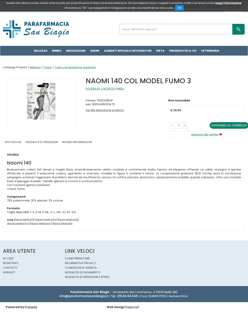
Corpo (47, 67)
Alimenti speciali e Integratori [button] (128, 51)
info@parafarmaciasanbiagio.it (83, 296)
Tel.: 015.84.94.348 (124, 296)
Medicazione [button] (76, 51)
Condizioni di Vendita (81, 268)
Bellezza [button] (40, 51)
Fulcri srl (132, 307)
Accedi (8, 258)
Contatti (10, 268)
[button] (172, 125)
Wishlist (9, 272)
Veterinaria (210, 51)
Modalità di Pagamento (83, 272)
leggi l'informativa (228, 3)
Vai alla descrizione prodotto (105, 110)
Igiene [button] (94, 51)
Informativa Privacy (80, 263)
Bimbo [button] (56, 51)
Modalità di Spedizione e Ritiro (87, 277)
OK (179, 8)
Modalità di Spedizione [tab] (42, 142)
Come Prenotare (77, 258)
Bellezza (35, 67)
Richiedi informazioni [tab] (77, 142)
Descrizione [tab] (13, 142)
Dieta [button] (160, 51)
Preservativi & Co (182, 51)
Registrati (10, 263)
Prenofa (31, 307)
